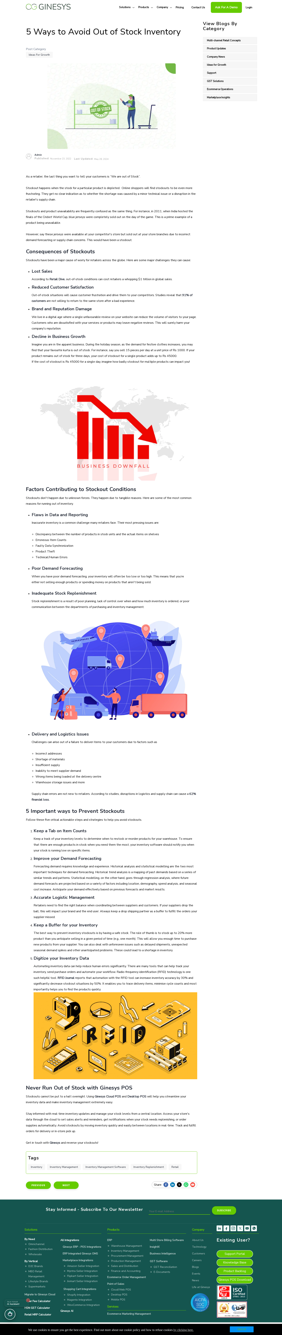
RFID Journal (66, 978)
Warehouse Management (126, 1246)
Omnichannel (36, 1244)
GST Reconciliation (165, 1267)
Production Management (126, 1261)
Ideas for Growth (39, 55)
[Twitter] (180, 1185)
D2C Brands (35, 1266)
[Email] (193, 1185)
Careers (197, 1260)
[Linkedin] (173, 1185)
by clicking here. (183, 1330)
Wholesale (35, 1254)
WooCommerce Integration (83, 1305)
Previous (38, 1185)
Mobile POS (118, 1299)
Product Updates (216, 48)
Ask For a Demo (226, 7)
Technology (199, 1247)
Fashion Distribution (40, 1249)
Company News (216, 57)
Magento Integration (79, 1300)
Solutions (125, 7)
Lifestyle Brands (38, 1281)
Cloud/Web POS (121, 1289)
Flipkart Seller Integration (82, 1276)
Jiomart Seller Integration (82, 1281)
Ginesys (55, 1143)
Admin (38, 154)
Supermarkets (36, 1286)
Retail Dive (57, 279)
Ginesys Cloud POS (108, 1096)
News (195, 1280)
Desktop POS (136, 1096)
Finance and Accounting (125, 1271)
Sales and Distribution (124, 1266)
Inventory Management (64, 1167)
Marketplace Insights (218, 97)
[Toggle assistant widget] (10, 1314)
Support (211, 73)
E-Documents (162, 1272)
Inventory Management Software (106, 1167)
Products (143, 7)
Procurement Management (127, 1256)
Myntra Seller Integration (82, 1271)
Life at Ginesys (201, 1287)
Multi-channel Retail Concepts (224, 40)
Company (162, 7)
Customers (198, 1253)
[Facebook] (166, 1185)
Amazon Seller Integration (83, 1266)
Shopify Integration (78, 1295)
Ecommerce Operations (220, 89)
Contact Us (198, 7)
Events (196, 1274)
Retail (175, 1167)
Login (249, 7)
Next (66, 1185)
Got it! (241, 1329)
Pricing (180, 7)
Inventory (36, 1167)
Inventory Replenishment (149, 1167)
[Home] (48, 6)
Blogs (195, 1267)
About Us (198, 1240)
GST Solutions (215, 81)
